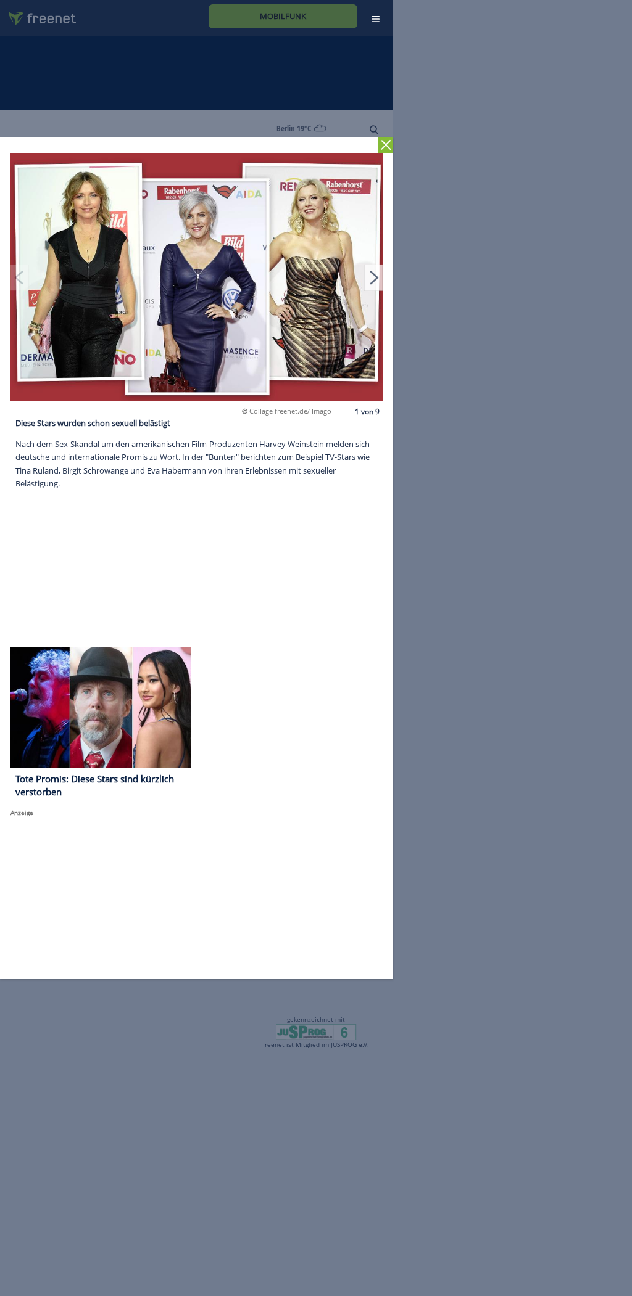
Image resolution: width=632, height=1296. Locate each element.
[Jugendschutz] (316, 1031)
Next (373, 277)
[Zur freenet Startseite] (37, 13)
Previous (19, 277)
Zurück (386, 145)
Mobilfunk (283, 16)
